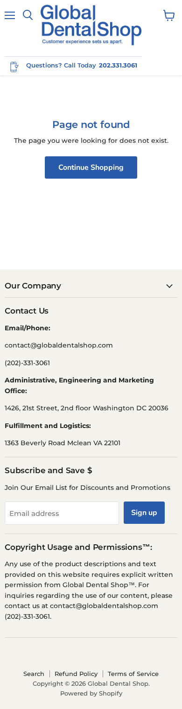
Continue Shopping (91, 167)
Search (33, 673)
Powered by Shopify (91, 693)
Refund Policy (76, 673)
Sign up (144, 513)
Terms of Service (133, 673)
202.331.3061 (118, 65)
